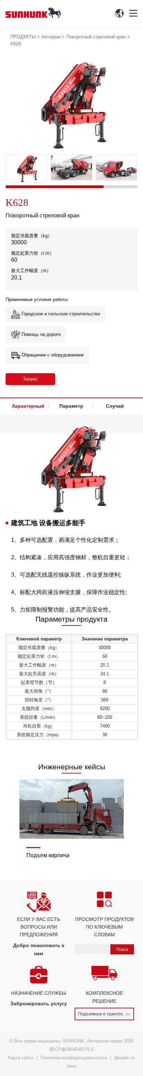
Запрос (30, 379)
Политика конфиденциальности (74, 1057)
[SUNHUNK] (33, 13)
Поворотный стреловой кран (96, 36)
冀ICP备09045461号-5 (71, 1049)
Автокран (51, 36)
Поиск (122, 949)
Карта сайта (20, 1057)
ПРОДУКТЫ (23, 36)
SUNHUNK (73, 1041)
